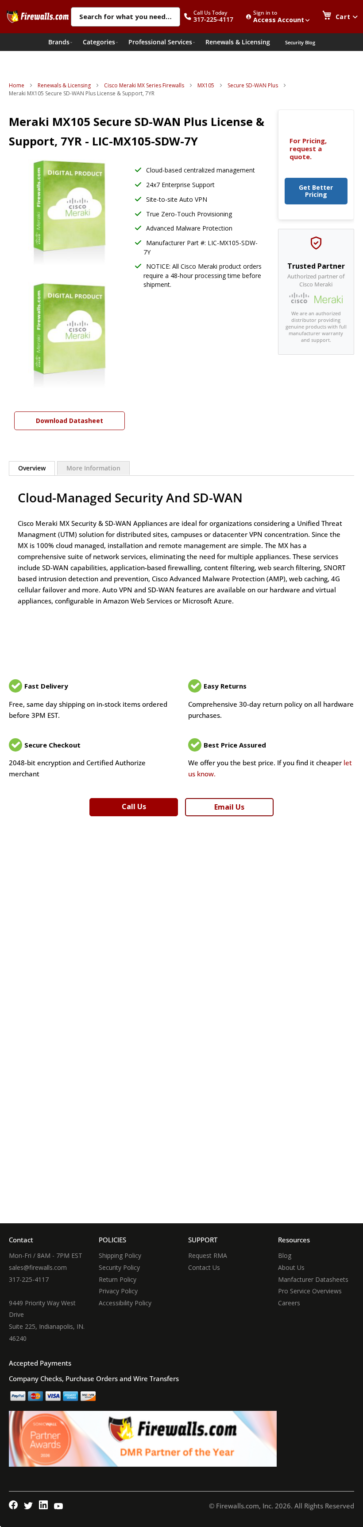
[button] (213, 16)
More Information (93, 468)
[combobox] (125, 17)
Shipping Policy (120, 1255)
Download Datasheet (69, 420)
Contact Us (204, 1267)
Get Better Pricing (316, 191)
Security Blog (300, 42)
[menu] (182, 42)
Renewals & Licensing (64, 85)
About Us (291, 1267)
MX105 (205, 85)
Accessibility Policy (125, 1303)
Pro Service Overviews (310, 1291)
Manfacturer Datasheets (313, 1279)
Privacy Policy (118, 1291)
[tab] (32, 468)
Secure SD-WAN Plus (253, 85)
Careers (289, 1303)
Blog (284, 1255)
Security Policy (119, 1267)
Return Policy (117, 1279)
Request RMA (207, 1255)
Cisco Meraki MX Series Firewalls (144, 85)
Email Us (229, 807)
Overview (32, 468)
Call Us (134, 806)
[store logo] (37, 16)
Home (16, 85)
